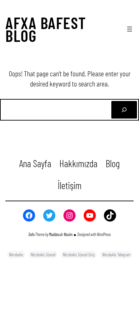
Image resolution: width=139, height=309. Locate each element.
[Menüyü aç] (130, 29)
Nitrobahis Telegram (116, 254)
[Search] (124, 110)
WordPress (104, 234)
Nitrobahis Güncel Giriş (79, 254)
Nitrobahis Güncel (43, 254)
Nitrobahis (16, 254)
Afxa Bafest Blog (45, 29)
